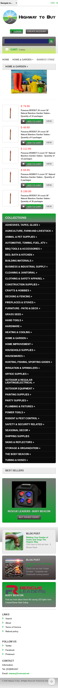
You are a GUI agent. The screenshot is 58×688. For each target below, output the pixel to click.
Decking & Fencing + (18, 296)
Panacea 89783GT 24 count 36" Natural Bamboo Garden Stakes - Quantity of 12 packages (36, 113)
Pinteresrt (10, 654)
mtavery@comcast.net (19, 673)
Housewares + (15, 356)
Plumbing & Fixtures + (20, 406)
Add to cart (34, 121)
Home (5, 59)
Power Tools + (15, 412)
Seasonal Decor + (17, 430)
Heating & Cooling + (18, 332)
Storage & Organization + (22, 448)
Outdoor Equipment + (19, 388)
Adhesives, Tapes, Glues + (22, 225)
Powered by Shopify (43, 681)
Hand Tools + (14, 320)
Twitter (9, 646)
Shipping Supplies (17, 436)
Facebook (10, 650)
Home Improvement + (19, 344)
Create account (36, 31)
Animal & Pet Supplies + (21, 237)
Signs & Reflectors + (19, 442)
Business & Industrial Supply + (26, 266)
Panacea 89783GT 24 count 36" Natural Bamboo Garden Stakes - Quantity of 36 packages (36, 198)
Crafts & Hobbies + (18, 290)
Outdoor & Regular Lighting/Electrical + (20, 381)
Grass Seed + (14, 314)
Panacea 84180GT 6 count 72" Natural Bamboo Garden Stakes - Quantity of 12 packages (38, 156)
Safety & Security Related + (24, 424)
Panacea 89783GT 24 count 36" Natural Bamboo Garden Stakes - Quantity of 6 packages (36, 135)
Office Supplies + (17, 374)
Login (18, 31)
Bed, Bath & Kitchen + (19, 254)
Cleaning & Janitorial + (21, 272)
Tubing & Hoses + (16, 460)
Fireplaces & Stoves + (20, 302)
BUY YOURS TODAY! (29, 517)
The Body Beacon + (18, 454)
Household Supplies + (20, 350)
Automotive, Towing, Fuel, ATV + (26, 243)
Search (9, 619)
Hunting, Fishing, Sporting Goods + (28, 362)
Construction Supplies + (22, 284)
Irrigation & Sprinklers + (22, 368)
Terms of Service (13, 627)
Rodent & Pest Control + (22, 418)
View (49, 121)
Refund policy (12, 631)
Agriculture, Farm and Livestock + (29, 231)
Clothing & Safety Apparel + (24, 278)
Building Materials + (19, 260)
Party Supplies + (16, 400)
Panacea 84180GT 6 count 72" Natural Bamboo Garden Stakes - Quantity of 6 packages (38, 177)
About (8, 623)
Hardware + (13, 326)
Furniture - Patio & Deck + (22, 308)
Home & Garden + (22, 59)
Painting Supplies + (18, 394)
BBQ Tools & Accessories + (23, 249)
